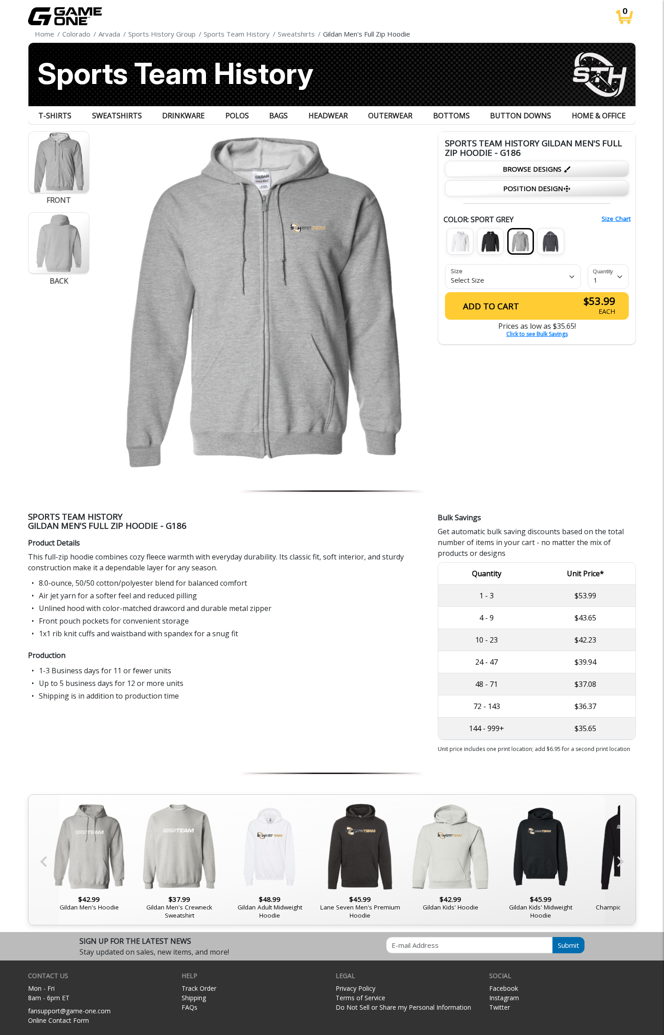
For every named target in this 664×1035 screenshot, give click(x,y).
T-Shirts (54, 116)
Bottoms (451, 116)
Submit (568, 945)
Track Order (199, 988)
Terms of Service (360, 997)
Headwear (328, 116)
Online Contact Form (58, 1020)
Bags (278, 116)
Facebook (503, 988)
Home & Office (599, 116)
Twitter (499, 1007)
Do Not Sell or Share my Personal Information (403, 1007)
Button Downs (520, 116)
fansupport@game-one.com (69, 1011)
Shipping (194, 997)
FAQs (189, 1007)
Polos (237, 116)
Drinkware (183, 116)
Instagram (504, 997)
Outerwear (390, 116)
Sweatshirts (117, 116)
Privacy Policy (355, 988)
